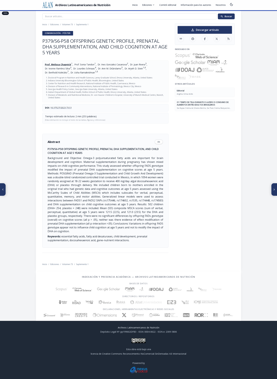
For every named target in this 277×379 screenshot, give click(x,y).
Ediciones (148, 5)
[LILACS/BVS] (205, 69)
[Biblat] (120, 302)
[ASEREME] (228, 315)
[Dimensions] (104, 315)
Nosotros (221, 4)
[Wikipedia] (137, 315)
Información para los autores (196, 4)
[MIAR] (214, 62)
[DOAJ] (185, 69)
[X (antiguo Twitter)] (124, 315)
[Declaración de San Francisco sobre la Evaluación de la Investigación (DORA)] (154, 315)
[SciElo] (224, 62)
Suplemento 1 (82, 24)
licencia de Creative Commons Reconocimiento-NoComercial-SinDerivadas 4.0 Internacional (138, 353)
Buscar (226, 16)
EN (159, 142)
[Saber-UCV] (63, 302)
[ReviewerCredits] (81, 315)
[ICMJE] (206, 302)
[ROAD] (76, 302)
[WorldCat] (104, 302)
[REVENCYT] (180, 76)
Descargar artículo (205, 30)
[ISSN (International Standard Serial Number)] (171, 315)
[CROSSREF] (49, 315)
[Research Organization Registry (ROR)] (201, 315)
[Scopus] (183, 55)
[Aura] (185, 302)
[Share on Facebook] (204, 39)
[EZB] (171, 302)
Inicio (135, 4)
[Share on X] (217, 39)
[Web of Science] (205, 55)
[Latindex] (89, 302)
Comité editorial (167, 4)
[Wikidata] (215, 315)
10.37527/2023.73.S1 (61, 107)
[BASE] (194, 76)
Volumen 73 (67, 24)
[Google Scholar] (190, 62)
